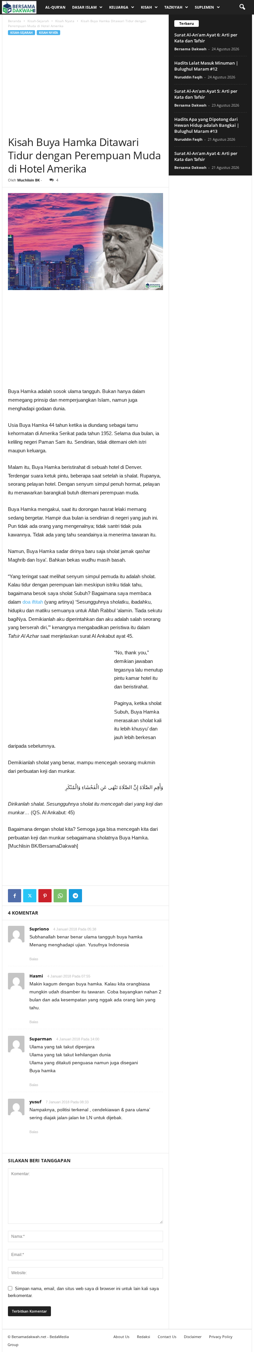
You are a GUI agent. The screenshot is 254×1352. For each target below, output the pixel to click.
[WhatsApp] (60, 895)
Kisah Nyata (64, 21)
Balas (33, 959)
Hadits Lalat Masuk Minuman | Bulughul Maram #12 (206, 66)
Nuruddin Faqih (188, 77)
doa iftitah (32, 602)
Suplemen (204, 7)
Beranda (14, 21)
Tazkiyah (173, 7)
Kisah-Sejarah (38, 21)
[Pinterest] (45, 895)
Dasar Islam (84, 7)
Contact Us (167, 1336)
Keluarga (118, 7)
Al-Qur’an (55, 7)
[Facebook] (14, 895)
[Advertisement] (85, 85)
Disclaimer (192, 1336)
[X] (29, 895)
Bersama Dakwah (190, 48)
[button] (242, 7)
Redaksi (143, 1336)
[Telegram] (75, 895)
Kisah (146, 7)
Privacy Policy (221, 1336)
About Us (121, 1336)
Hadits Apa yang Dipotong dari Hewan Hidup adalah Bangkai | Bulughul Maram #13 (206, 125)
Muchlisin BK (28, 179)
